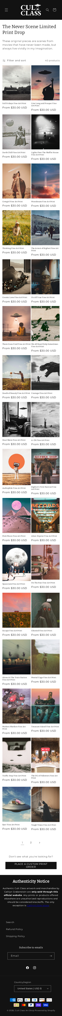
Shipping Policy (15, 936)
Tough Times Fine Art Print (43, 825)
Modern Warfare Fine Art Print (14, 728)
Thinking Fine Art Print (13, 248)
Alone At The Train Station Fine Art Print (14, 678)
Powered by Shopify (45, 1010)
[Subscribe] (50, 956)
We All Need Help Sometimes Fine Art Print (44, 345)
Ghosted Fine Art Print (41, 631)
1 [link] (22, 842)
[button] (6, 9)
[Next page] (39, 842)
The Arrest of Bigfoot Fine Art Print (45, 249)
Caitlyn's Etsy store (38, 905)
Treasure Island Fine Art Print (45, 727)
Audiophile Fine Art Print (14, 488)
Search (10, 922)
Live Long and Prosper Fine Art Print (44, 104)
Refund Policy (14, 929)
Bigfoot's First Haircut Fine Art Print (43, 488)
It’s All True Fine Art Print (43, 297)
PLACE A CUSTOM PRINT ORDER (31, 865)
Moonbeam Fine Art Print (43, 202)
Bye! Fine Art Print (11, 825)
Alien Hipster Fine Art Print (44, 536)
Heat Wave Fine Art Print (13, 440)
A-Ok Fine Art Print (40, 440)
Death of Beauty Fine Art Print (16, 393)
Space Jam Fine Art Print (13, 584)
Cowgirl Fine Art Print (12, 202)
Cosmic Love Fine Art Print (14, 297)
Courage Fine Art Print (41, 393)
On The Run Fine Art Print (43, 583)
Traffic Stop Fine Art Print (14, 776)
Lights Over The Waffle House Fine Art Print (45, 153)
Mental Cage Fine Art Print (43, 677)
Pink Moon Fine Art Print (13, 536)
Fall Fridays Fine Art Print (14, 103)
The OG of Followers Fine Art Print (44, 777)
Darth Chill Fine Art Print (13, 152)
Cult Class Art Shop (24, 1010)
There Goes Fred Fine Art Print (16, 344)
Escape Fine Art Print (12, 631)
